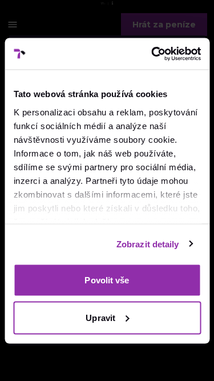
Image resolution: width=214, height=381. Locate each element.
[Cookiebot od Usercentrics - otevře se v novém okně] (152, 53)
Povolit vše (106, 280)
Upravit (100, 317)
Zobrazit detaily (147, 243)
